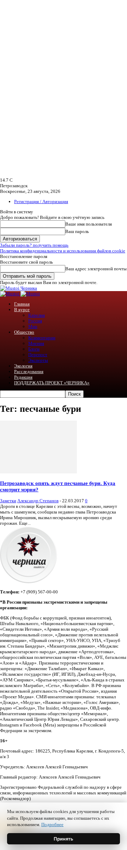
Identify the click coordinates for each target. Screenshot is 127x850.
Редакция (23, 377)
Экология (23, 366)
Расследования (28, 371)
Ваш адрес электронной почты (96, 268)
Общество (24, 332)
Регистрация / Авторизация (41, 201)
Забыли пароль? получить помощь (34, 245)
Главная (22, 304)
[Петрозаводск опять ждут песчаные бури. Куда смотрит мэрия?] (38, 471)
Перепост (37, 354)
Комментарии (41, 337)
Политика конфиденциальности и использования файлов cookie (62, 250)
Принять (63, 839)
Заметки (8, 500)
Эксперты (38, 360)
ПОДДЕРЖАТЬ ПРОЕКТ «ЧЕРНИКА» (52, 382)
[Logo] (10, 293)
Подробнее (52, 824)
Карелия (36, 315)
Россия (35, 320)
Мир (32, 326)
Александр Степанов (38, 500)
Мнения (36, 343)
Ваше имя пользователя (88, 224)
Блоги (34, 349)
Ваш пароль (77, 231)
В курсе (22, 309)
